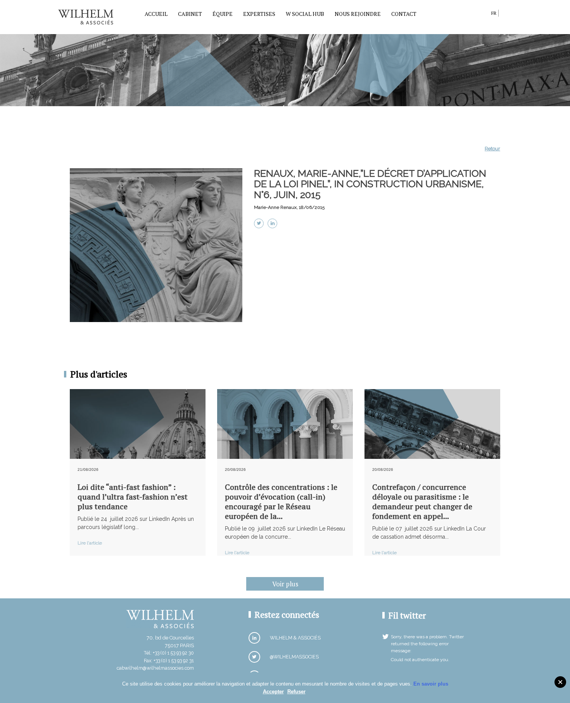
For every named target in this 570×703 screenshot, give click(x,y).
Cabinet (190, 13)
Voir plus (285, 583)
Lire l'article (90, 543)
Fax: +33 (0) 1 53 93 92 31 (169, 660)
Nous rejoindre (358, 13)
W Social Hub (305, 13)
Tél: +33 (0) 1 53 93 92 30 (169, 653)
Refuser (296, 691)
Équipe (222, 13)
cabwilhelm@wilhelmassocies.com (155, 668)
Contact (403, 13)
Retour (492, 149)
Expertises (259, 13)
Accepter (273, 691)
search (483, 14)
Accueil (156, 13)
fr (493, 13)
